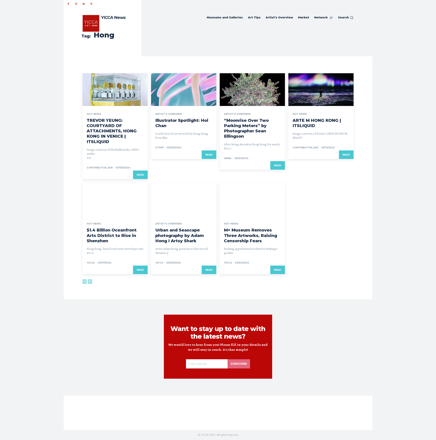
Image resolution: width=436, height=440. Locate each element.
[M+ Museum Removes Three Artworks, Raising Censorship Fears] (252, 199)
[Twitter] (91, 4)
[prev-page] (84, 281)
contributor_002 (305, 147)
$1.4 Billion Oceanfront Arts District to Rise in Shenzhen (112, 235)
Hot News (94, 114)
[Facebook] (68, 4)
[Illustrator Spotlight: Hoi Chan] (183, 89)
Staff (159, 147)
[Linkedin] (84, 4)
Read (140, 174)
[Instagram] (76, 4)
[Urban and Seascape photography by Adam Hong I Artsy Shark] (183, 199)
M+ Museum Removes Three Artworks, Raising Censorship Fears (250, 235)
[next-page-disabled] (90, 281)
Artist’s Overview (168, 114)
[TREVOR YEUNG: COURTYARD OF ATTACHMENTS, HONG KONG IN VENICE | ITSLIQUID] (115, 89)
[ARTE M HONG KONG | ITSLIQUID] (321, 89)
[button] (346, 17)
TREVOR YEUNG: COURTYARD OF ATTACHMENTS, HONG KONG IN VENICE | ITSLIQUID (112, 131)
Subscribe (239, 363)
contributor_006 (100, 167)
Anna (227, 158)
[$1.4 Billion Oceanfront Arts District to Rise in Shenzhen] (115, 199)
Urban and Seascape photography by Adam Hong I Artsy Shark (179, 235)
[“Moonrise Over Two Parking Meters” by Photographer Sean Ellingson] (252, 89)
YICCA (91, 262)
